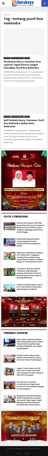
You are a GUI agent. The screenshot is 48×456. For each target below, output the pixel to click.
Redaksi (27, 454)
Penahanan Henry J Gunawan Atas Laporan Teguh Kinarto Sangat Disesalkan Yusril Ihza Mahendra (22, 65)
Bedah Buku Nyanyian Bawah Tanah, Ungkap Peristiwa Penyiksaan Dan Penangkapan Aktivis (28, 242)
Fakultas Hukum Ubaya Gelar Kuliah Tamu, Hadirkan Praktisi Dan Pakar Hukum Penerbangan (29, 357)
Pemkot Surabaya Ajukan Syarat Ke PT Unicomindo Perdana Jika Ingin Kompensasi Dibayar (29, 287)
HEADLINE (7, 58)
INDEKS (27, 58)
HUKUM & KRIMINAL (17, 58)
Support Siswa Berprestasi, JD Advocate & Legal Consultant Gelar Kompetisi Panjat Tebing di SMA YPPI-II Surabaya (30, 371)
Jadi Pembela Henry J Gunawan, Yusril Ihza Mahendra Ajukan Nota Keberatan (24, 123)
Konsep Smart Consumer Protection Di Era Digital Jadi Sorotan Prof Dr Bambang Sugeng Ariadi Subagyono (30, 385)
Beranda (19, 454)
